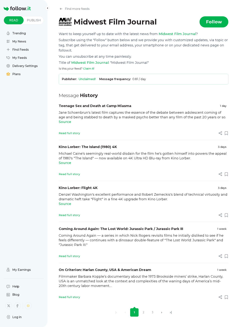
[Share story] (220, 133)
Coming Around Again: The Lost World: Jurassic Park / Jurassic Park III (121, 229)
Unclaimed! (87, 79)
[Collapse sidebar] (47, 8)
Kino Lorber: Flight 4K (78, 188)
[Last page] (171, 312)
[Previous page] (125, 312)
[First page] (116, 312)
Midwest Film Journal (177, 34)
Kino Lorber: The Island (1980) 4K (88, 147)
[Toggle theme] (28, 306)
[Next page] (161, 312)
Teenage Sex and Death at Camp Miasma (95, 106)
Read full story (69, 133)
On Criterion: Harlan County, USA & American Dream (105, 270)
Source (65, 122)
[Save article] (226, 133)
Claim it (88, 68)
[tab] (14, 20)
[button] (14, 317)
